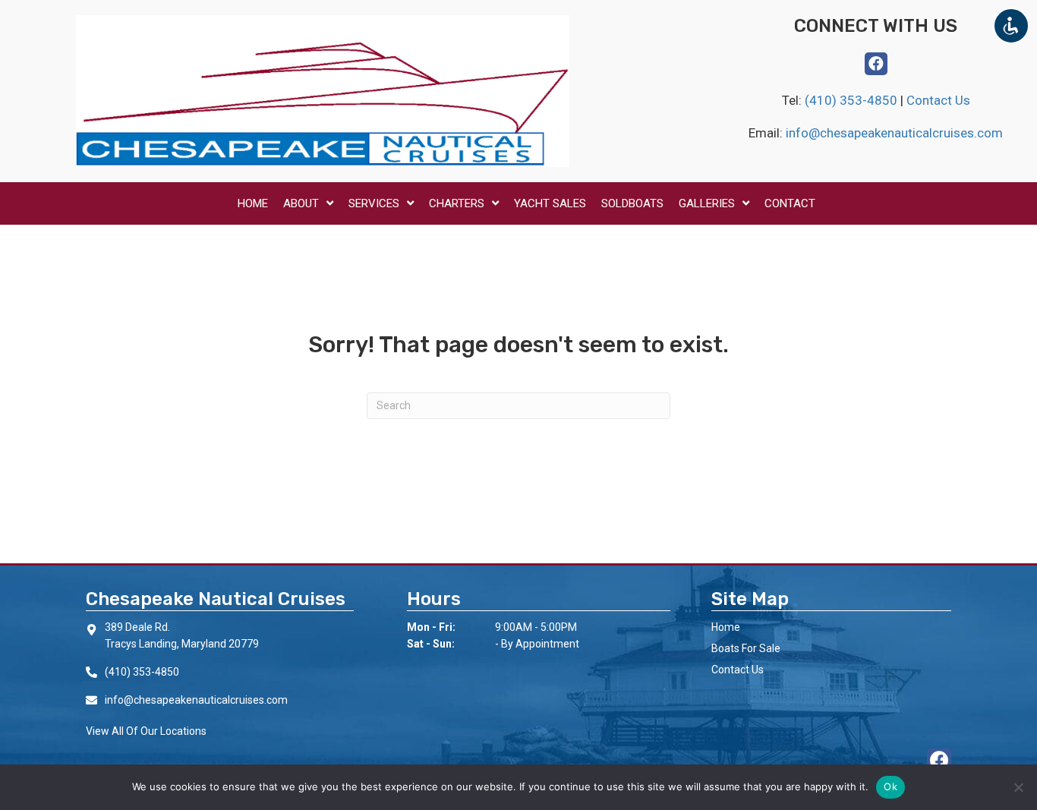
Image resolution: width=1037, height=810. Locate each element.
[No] (1018, 787)
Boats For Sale (745, 648)
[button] (876, 63)
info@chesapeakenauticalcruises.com (894, 132)
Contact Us (938, 100)
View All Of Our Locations (146, 731)
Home (725, 627)
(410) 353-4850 (852, 100)
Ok (890, 786)
